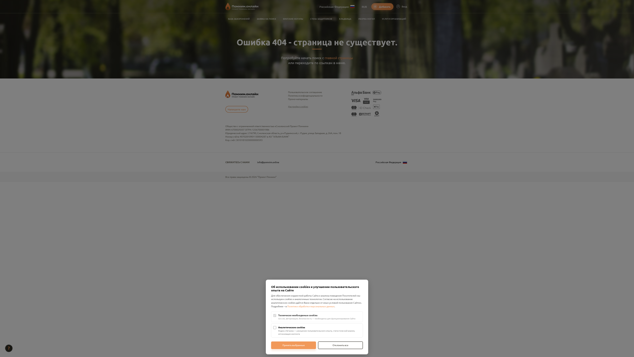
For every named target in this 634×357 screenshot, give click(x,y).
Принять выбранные (293, 345)
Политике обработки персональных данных (311, 306)
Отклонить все (340, 345)
